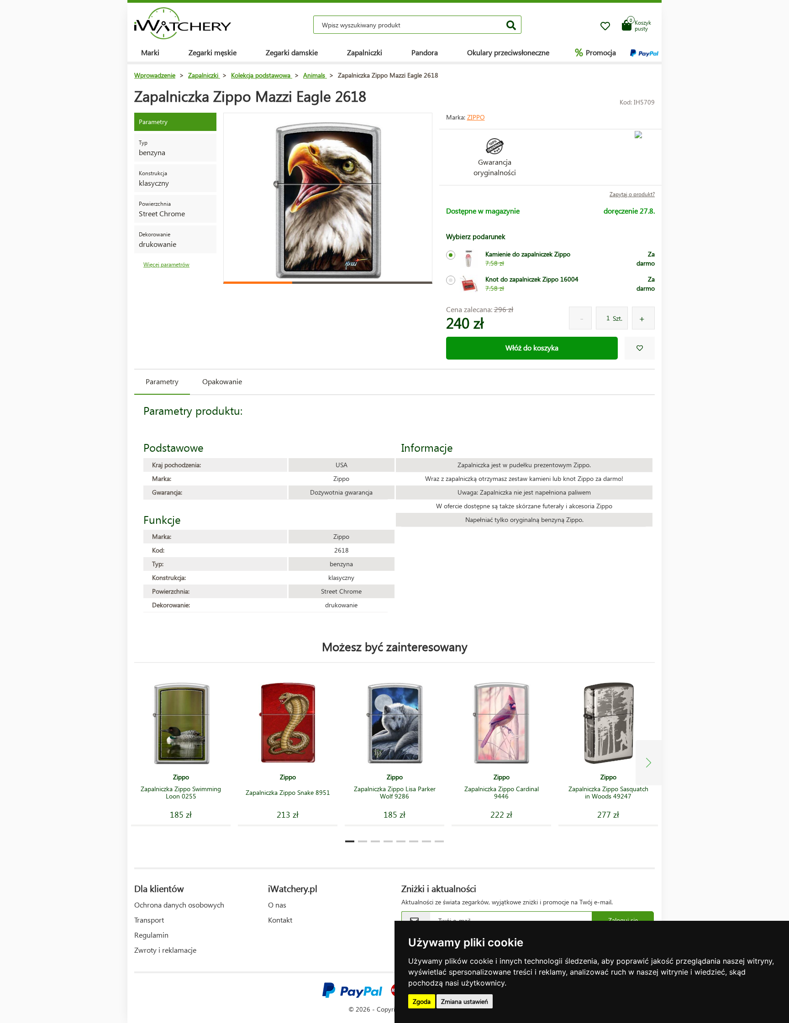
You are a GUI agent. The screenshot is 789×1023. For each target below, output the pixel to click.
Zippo (476, 117)
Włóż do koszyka (531, 347)
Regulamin (151, 934)
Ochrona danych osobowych (179, 904)
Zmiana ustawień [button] (464, 1001)
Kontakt (280, 919)
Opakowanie (222, 381)
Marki (150, 52)
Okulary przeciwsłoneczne (508, 52)
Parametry (162, 381)
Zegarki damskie (292, 52)
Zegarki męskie (213, 52)
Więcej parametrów (166, 264)
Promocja (595, 52)
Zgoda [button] (422, 1001)
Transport (149, 919)
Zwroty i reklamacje (165, 950)
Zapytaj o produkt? (632, 194)
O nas (277, 904)
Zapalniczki (364, 52)
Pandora (424, 52)
